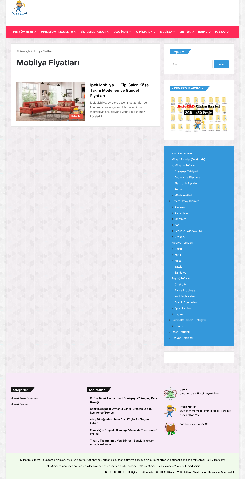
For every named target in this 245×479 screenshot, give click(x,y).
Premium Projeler (182, 153)
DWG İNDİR (121, 31)
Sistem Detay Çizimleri (185, 201)
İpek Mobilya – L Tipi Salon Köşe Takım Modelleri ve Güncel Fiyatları (119, 90)
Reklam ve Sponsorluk (221, 472)
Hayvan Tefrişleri (182, 337)
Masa (178, 260)
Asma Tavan (182, 213)
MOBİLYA (166, 31)
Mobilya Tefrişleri (182, 242)
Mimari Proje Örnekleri (24, 398)
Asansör (180, 207)
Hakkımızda (146, 472)
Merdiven (180, 219)
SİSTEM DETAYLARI (93, 31)
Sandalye (180, 272)
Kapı (177, 225)
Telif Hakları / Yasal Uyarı (191, 472)
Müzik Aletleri (183, 195)
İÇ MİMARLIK (144, 31)
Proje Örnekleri (23, 31)
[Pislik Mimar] (19, 8)
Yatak (178, 266)
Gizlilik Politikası (165, 472)
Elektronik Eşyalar (186, 183)
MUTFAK (185, 31)
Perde (178, 189)
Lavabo (179, 326)
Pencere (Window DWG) (190, 230)
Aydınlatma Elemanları (188, 177)
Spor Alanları (183, 308)
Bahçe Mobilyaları (186, 290)
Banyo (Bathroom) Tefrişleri (189, 320)
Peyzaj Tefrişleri (181, 278)
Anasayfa (24, 51)
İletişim (132, 472)
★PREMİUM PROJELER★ (56, 31)
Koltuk (178, 254)
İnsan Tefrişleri (181, 331)
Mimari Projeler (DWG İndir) (188, 159)
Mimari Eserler (19, 404)
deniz (183, 389)
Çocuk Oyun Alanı (186, 302)
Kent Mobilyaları (185, 296)
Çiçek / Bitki (182, 284)
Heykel (179, 314)
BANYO (203, 31)
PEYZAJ (220, 31)
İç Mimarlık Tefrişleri (184, 165)
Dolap (178, 248)
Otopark (180, 236)
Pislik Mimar (188, 406)
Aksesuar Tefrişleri (186, 171)
